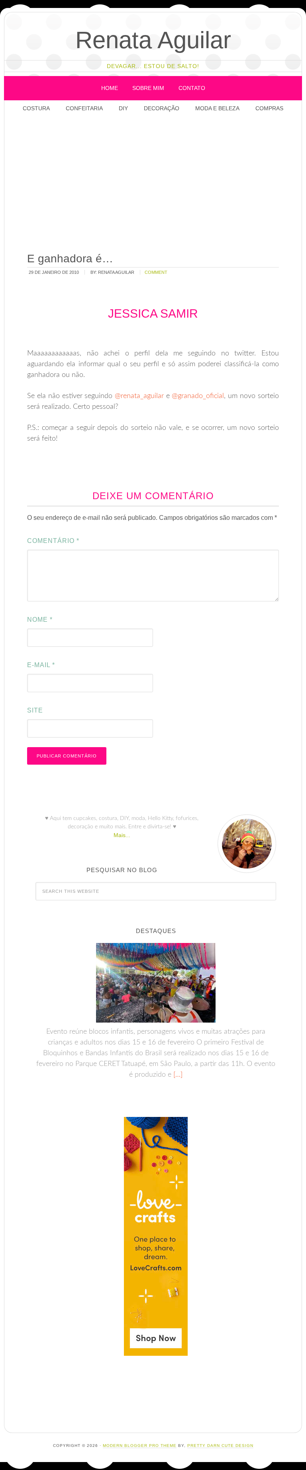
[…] (176, 1074)
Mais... (122, 835)
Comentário (53, 540)
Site (35, 710)
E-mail (41, 665)
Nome (40, 619)
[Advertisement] (164, 183)
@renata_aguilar (139, 396)
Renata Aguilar (153, 40)
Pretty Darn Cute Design (220, 1445)
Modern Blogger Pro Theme (140, 1445)
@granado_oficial (198, 396)
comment (156, 272)
